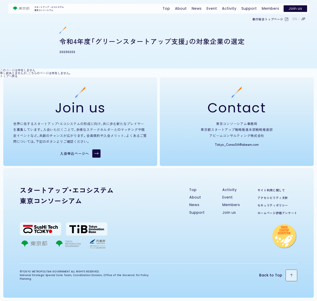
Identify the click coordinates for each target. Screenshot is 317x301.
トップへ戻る (9, 76)
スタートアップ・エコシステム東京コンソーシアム (49, 8)
